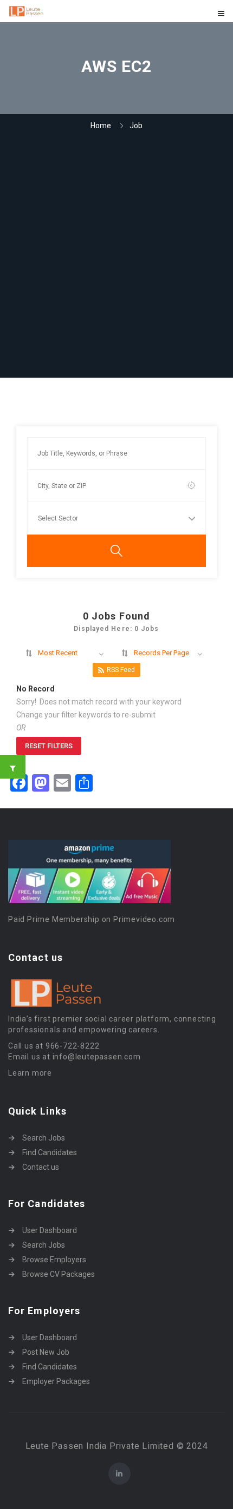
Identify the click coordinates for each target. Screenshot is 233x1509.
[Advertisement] (116, 255)
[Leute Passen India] (62, 11)
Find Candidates (49, 1152)
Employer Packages (56, 1381)
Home (100, 125)
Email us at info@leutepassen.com (74, 1056)
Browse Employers (54, 1259)
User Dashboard (49, 1230)
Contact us (40, 1167)
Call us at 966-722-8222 (53, 1046)
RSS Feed (121, 670)
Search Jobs (43, 1138)
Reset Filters (49, 746)
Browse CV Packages (58, 1274)
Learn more (30, 1073)
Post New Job (45, 1352)
